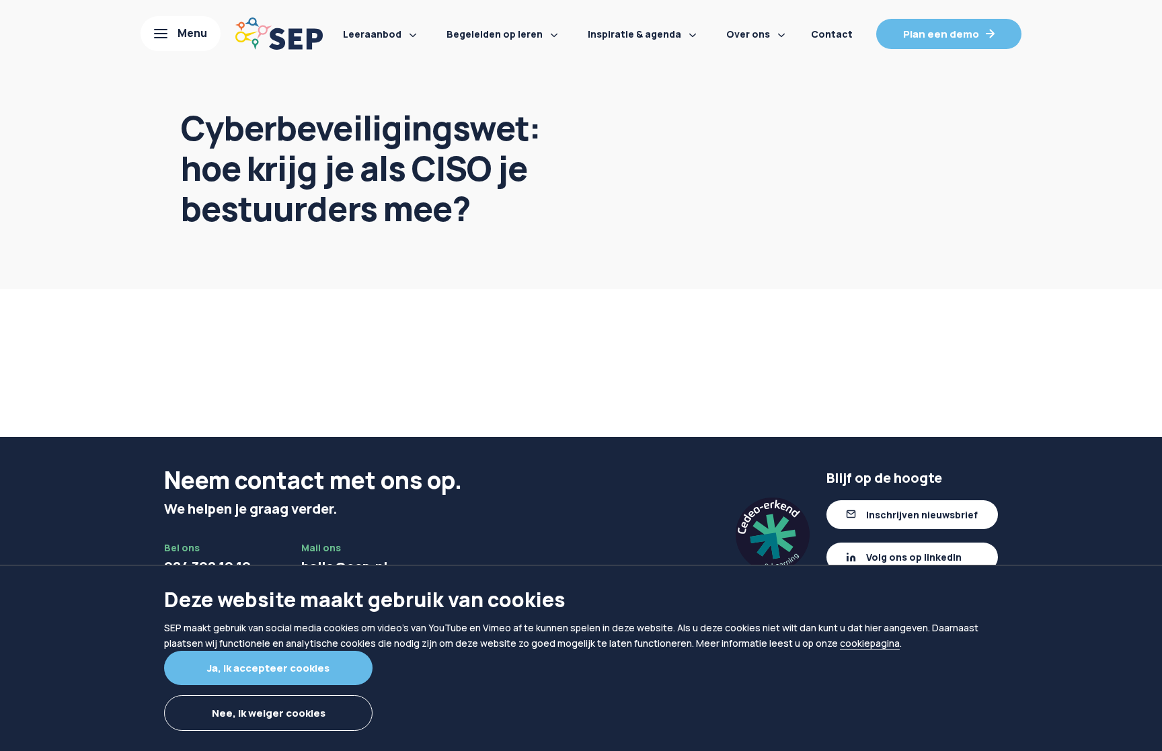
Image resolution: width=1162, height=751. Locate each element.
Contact (832, 34)
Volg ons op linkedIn (914, 557)
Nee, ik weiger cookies (268, 713)
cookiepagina (870, 643)
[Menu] (181, 33)
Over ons (748, 34)
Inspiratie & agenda (634, 34)
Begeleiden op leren (495, 34)
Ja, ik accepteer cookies (268, 668)
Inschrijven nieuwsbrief (922, 514)
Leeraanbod (372, 34)
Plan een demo (941, 34)
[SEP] (279, 33)
